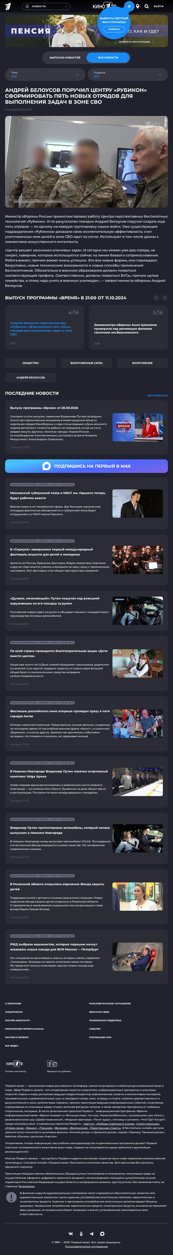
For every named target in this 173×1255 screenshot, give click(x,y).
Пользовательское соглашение (110, 1003)
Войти (159, 6)
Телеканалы (26, 1186)
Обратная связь (99, 1012)
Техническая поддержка (105, 1020)
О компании (13, 1003)
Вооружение (142, 363)
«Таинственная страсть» (105, 1128)
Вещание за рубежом (59, 1071)
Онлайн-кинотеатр (17, 1020)
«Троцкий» (46, 1128)
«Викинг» (31, 1128)
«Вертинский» (78, 1128)
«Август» (89, 1123)
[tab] (64, 58)
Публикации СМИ (100, 1037)
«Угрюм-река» (14, 1128)
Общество (30, 363)
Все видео (11, 1045)
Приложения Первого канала (24, 1029)
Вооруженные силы (86, 363)
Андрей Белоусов (30, 377)
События (94, 1029)
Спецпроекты (14, 1012)
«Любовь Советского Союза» (115, 1123)
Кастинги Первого (16, 1037)
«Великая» (61, 1128)
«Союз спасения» (147, 1123)
